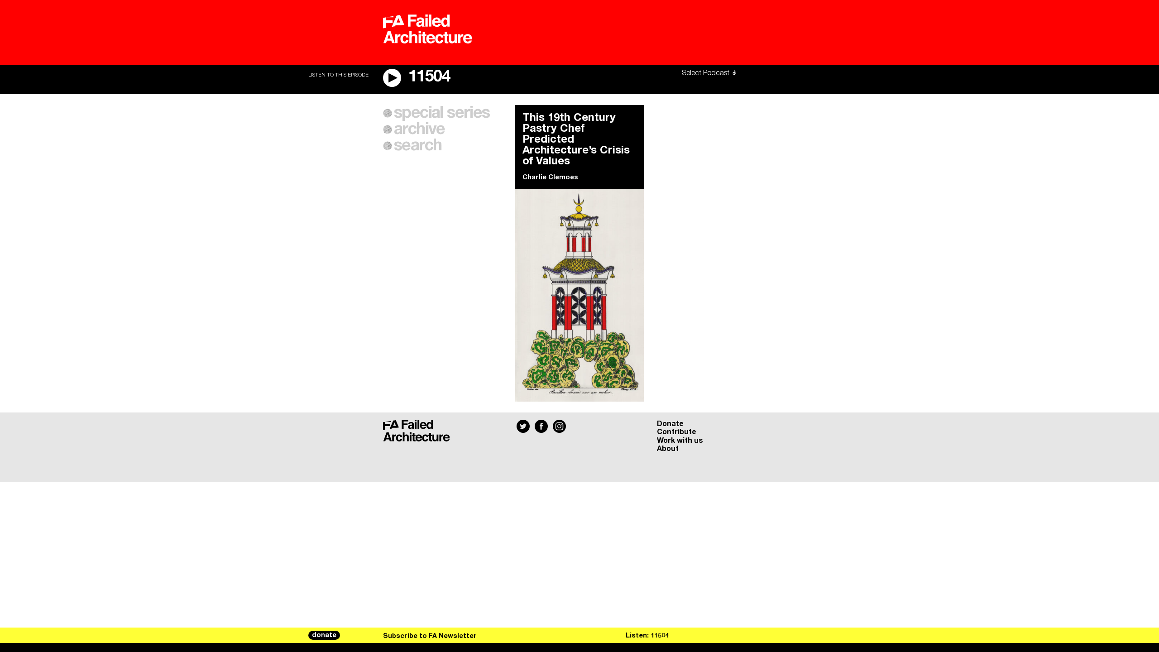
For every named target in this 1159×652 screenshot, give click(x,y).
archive (419, 129)
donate (324, 635)
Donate (670, 423)
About (668, 448)
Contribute (676, 432)
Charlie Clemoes (550, 177)
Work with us (680, 440)
